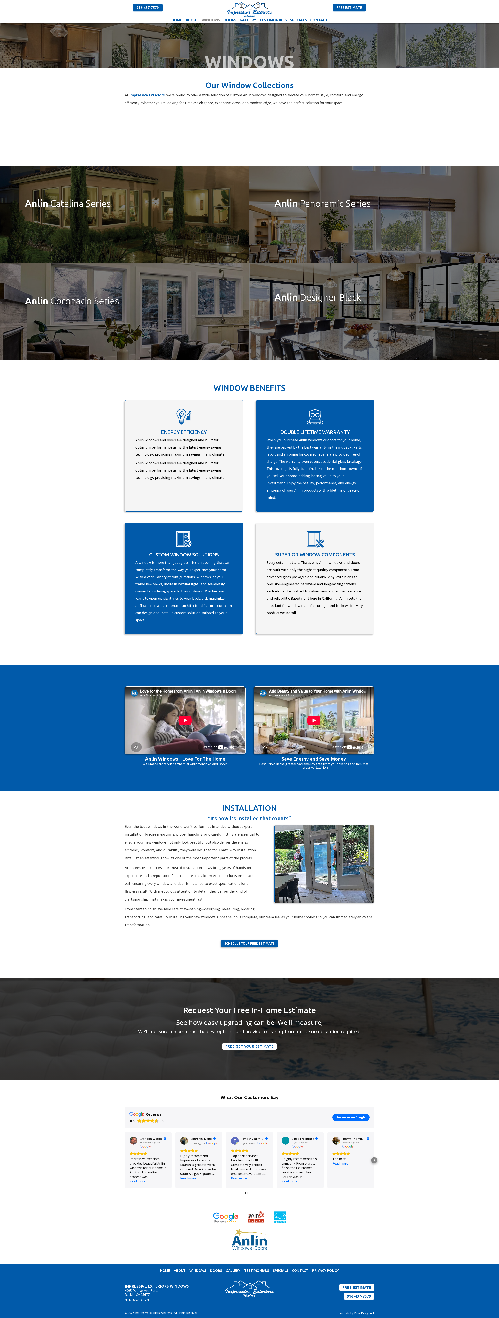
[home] (249, 9)
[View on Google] (133, 1141)
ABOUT (192, 20)
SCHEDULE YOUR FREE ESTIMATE (249, 943)
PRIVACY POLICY (325, 1271)
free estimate (356, 1287)
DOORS (229, 20)
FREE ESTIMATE (349, 8)
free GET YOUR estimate (249, 1046)
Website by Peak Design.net (357, 1313)
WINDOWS (211, 20)
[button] (125, 1160)
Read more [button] (137, 1181)
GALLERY (248, 20)
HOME (176, 20)
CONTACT (319, 20)
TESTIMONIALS (273, 20)
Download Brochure (45, 230)
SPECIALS (298, 20)
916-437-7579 (147, 8)
